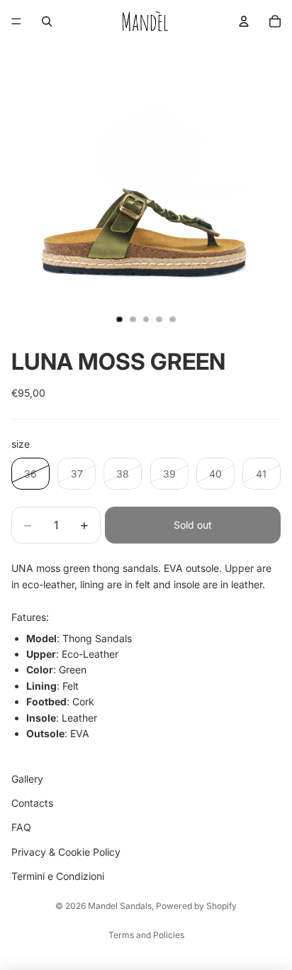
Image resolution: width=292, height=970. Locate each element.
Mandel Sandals (120, 905)
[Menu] (16, 21)
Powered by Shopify (196, 905)
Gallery (27, 779)
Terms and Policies (146, 935)
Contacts (32, 803)
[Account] (243, 21)
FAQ (21, 828)
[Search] (46, 21)
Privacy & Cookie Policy (65, 852)
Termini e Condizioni (57, 877)
